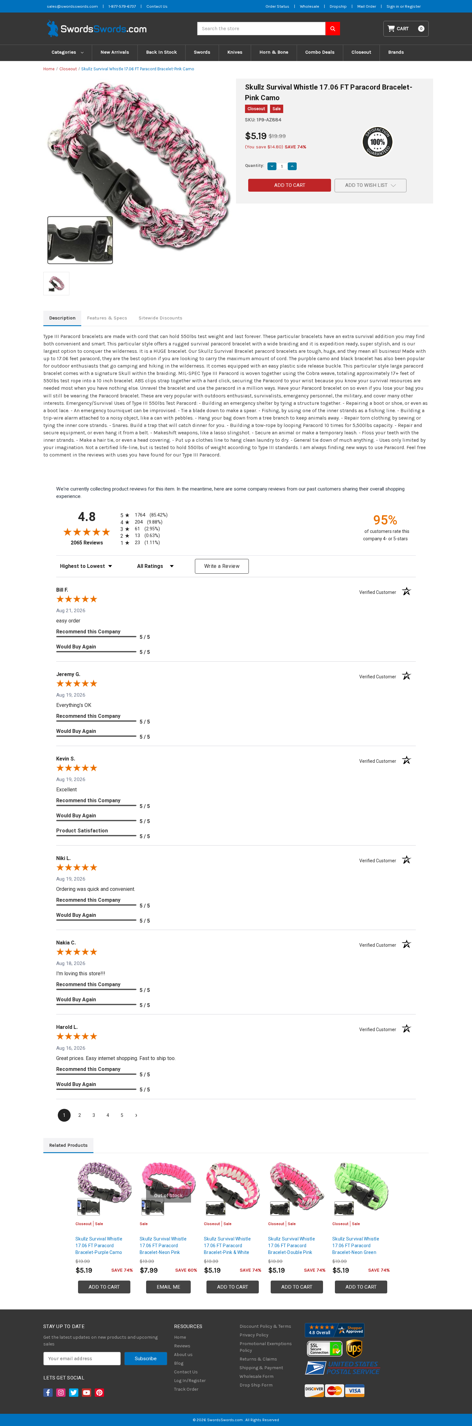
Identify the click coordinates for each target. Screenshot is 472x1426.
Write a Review (222, 566)
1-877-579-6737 (122, 6)
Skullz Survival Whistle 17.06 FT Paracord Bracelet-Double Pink (291, 1245)
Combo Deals (320, 52)
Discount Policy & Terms (265, 1326)
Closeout (361, 52)
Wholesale (309, 6)
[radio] (142, 515)
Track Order (186, 1389)
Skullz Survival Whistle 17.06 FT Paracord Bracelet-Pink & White (227, 1245)
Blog (178, 1363)
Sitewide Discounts (160, 318)
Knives (234, 52)
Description (62, 318)
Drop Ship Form (256, 1385)
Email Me (168, 1287)
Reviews (182, 1346)
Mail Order (366, 6)
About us (183, 1354)
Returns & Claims (258, 1359)
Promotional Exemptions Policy (266, 1347)
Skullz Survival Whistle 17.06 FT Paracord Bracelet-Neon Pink (163, 1245)
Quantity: (254, 165)
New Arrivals (115, 52)
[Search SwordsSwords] (333, 28)
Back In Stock (161, 52)
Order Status (277, 6)
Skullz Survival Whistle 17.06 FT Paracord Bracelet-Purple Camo (98, 1245)
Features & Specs (107, 318)
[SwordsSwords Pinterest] (99, 1392)
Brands (396, 52)
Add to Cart (104, 1287)
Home (180, 1337)
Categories (64, 52)
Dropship (338, 6)
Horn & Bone (273, 52)
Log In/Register (190, 1380)
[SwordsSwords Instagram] (60, 1392)
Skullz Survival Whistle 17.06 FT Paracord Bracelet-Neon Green (355, 1245)
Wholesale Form (257, 1376)
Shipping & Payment (261, 1367)
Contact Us (157, 6)
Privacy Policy (254, 1335)
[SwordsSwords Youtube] (86, 1392)
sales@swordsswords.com (72, 6)
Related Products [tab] (68, 1145)
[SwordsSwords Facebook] (47, 1392)
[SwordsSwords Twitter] (73, 1392)
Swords (202, 52)
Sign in (393, 6)
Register (413, 6)
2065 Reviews (94, 543)
